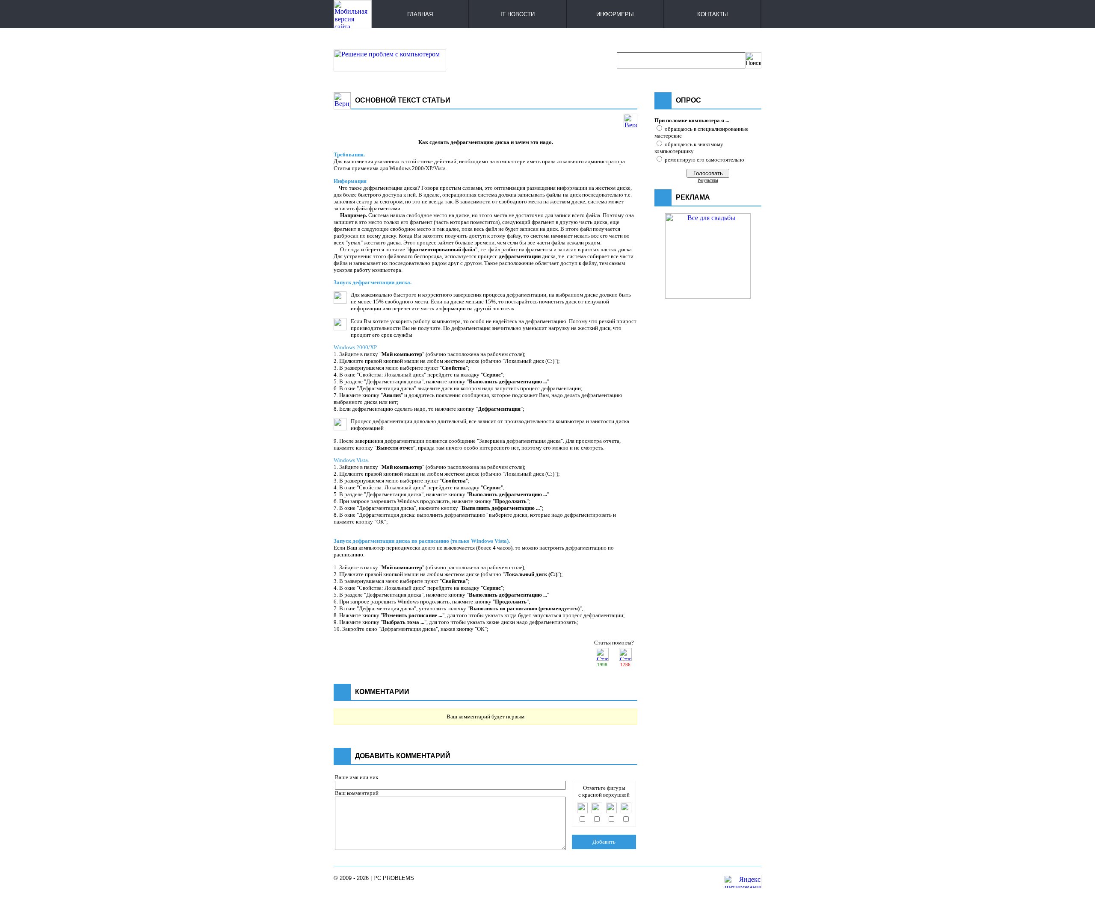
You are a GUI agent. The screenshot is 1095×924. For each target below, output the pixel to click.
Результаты (708, 180)
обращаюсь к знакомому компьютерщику (688, 147)
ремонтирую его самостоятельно (704, 159)
